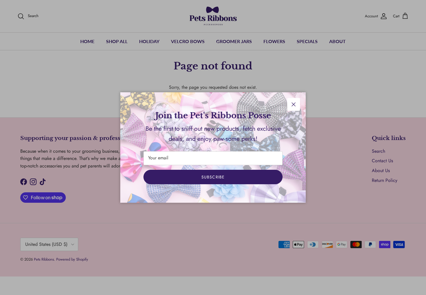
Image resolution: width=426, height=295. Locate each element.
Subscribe (213, 177)
